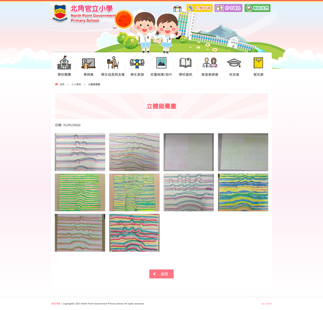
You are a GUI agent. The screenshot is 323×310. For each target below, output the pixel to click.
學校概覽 (64, 74)
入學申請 (203, 8)
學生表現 (137, 74)
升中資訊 (232, 8)
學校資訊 (185, 74)
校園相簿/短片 (161, 74)
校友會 (234, 74)
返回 (164, 274)
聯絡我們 (260, 8)
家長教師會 (210, 74)
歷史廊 (258, 74)
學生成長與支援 (113, 74)
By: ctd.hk (267, 304)
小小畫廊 (76, 84)
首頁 (62, 84)
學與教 (89, 74)
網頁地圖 (55, 304)
